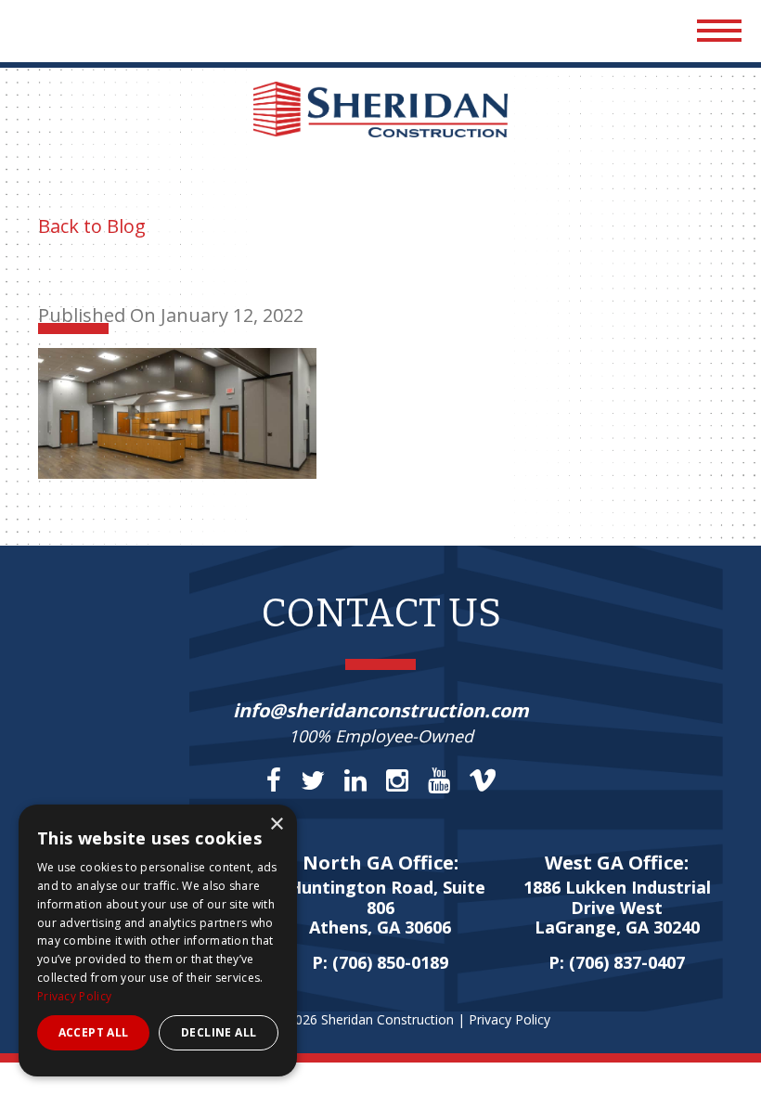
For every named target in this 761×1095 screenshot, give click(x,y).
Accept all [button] (93, 1032)
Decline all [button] (218, 1032)
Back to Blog (92, 225)
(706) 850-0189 (390, 962)
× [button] (276, 824)
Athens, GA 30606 (380, 908)
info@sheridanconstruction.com (381, 710)
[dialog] (158, 940)
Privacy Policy (509, 1019)
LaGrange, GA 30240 (617, 908)
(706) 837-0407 (627, 962)
